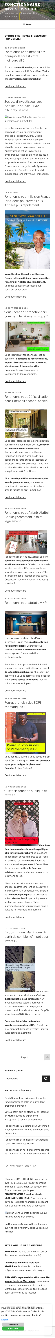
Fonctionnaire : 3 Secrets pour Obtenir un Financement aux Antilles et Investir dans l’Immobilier (27, 1129)
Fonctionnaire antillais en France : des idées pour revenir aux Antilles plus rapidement (27, 201)
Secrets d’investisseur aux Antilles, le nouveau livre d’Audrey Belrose (23, 106)
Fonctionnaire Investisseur (22, 6)
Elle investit (11, 1251)
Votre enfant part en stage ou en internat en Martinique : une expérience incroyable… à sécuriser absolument (27, 1116)
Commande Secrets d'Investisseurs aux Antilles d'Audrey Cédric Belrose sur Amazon (26, 1228)
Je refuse (13, 1324)
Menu (29, 24)
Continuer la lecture (15, 86)
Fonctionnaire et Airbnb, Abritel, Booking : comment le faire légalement (26, 517)
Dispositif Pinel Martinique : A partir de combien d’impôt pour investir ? (26, 936)
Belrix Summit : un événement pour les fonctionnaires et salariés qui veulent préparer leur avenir (25, 1102)
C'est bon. (13, 1328)
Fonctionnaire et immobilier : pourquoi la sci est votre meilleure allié (24, 56)
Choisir (4, 1319)
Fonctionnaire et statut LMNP (25, 603)
